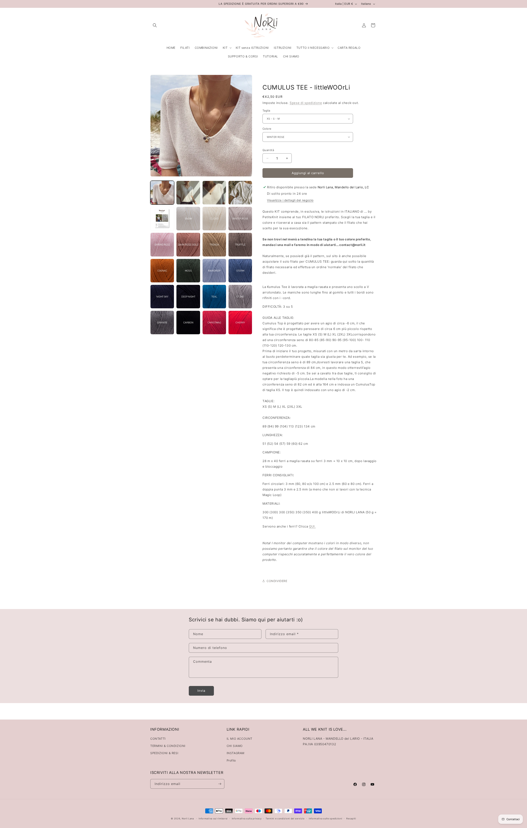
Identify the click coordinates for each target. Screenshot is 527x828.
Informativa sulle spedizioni (325, 818)
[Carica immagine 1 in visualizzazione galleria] (162, 193)
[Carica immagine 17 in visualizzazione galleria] (162, 297)
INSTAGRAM (235, 753)
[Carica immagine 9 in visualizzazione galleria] (162, 244)
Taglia (266, 110)
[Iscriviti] (219, 784)
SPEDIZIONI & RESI (164, 753)
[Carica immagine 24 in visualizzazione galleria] (240, 322)
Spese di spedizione (306, 103)
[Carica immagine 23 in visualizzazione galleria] (214, 322)
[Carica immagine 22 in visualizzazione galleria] (188, 322)
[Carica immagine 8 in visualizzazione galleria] (240, 219)
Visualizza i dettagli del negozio (290, 200)
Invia (201, 691)
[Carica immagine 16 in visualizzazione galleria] (240, 271)
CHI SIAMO (235, 746)
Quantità (268, 150)
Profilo (231, 760)
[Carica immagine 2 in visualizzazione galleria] (188, 193)
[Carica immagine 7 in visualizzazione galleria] (214, 219)
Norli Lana (188, 818)
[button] (154, 25)
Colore (266, 128)
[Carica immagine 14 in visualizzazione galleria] (188, 271)
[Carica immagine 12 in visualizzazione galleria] (240, 244)
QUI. (312, 526)
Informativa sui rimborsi (213, 818)
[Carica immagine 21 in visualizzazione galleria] (162, 322)
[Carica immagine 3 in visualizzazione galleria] (214, 193)
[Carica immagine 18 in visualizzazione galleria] (188, 297)
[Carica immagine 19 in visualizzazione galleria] (214, 297)
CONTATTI (158, 738)
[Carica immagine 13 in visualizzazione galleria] (162, 271)
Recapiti (351, 818)
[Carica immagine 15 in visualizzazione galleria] (214, 271)
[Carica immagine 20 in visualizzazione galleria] (240, 297)
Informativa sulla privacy (247, 818)
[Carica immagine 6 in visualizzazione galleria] (188, 219)
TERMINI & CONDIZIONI (167, 746)
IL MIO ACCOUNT (239, 738)
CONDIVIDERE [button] (277, 581)
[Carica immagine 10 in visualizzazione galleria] (188, 244)
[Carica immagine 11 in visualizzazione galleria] (214, 244)
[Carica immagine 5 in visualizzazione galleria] (162, 219)
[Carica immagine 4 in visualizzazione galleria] (240, 193)
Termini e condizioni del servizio (285, 818)
